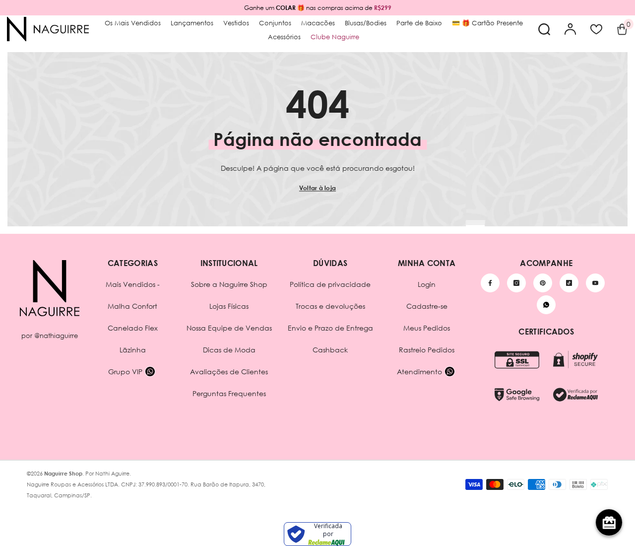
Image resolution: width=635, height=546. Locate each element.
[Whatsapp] (546, 304)
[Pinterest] (542, 282)
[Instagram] (516, 282)
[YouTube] (595, 282)
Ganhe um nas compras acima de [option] (317, 7)
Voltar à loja (317, 188)
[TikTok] (569, 282)
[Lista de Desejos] (596, 29)
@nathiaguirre (56, 336)
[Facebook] (490, 282)
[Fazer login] (570, 29)
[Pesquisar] (544, 29)
